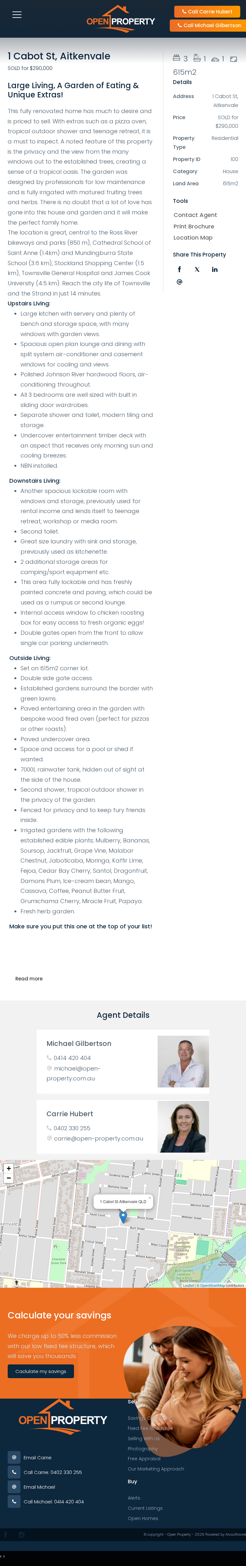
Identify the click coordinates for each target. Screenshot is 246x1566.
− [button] (9, 1178)
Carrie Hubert (69, 1113)
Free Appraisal (144, 1458)
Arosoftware (236, 1534)
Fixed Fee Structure (149, 1428)
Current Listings (145, 1508)
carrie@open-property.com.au (98, 1138)
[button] (204, 226)
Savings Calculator (149, 1418)
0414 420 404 (72, 1058)
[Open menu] (17, 15)
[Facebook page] (5, 1534)
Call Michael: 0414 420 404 (54, 1501)
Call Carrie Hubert (210, 11)
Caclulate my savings (40, 1371)
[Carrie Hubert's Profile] (183, 1126)
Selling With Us (144, 1438)
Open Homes (143, 1518)
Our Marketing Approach (156, 1469)
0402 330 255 (72, 1128)
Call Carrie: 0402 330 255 (53, 1472)
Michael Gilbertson (78, 1043)
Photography (143, 1449)
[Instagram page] (21, 1534)
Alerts (134, 1498)
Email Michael (39, 1487)
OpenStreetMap (212, 1285)
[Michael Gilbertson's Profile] (183, 1061)
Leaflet (188, 1285)
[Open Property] (121, 18)
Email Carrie (38, 1457)
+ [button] (9, 1168)
